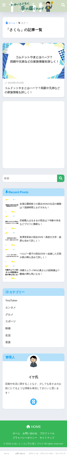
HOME (35, 426)
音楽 (8, 342)
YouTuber (11, 300)
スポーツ (10, 321)
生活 (8, 335)
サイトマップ (47, 437)
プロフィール (47, 433)
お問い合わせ (30, 433)
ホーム (16, 433)
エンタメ (10, 307)
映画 (8, 328)
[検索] (60, 178)
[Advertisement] (33, 134)
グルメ (9, 314)
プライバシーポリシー (25, 437)
